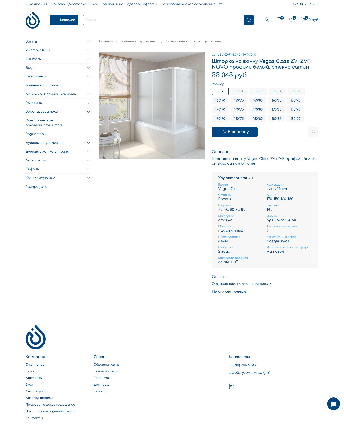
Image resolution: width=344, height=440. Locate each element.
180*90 (295, 119)
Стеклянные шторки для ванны (193, 41)
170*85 (276, 109)
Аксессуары (36, 160)
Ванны (31, 41)
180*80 (258, 119)
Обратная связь (106, 364)
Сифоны (32, 169)
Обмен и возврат (107, 371)
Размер (218, 84)
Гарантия (102, 377)
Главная (106, 41)
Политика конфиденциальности (52, 411)
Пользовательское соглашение (188, 4)
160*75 (239, 100)
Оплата (58, 4)
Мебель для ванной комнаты (51, 94)
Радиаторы (36, 134)
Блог (94, 4)
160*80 (258, 100)
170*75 (239, 109)
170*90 (295, 109)
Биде (30, 68)
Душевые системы (42, 85)
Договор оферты (142, 4)
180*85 (276, 119)
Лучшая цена (112, 4)
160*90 (295, 100)
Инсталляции (38, 50)
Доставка (77, 4)
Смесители (36, 76)
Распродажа (36, 187)
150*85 (277, 91)
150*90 (296, 91)
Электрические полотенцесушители (44, 123)
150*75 (239, 91)
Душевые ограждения (139, 41)
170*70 (220, 109)
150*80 (258, 91)
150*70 (220, 91)
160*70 (220, 100)
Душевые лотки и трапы (47, 151)
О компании (36, 4)
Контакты (34, 418)
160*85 (276, 100)
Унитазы (33, 59)
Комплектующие (40, 178)
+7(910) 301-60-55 (305, 4)
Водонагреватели (42, 112)
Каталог (67, 20)
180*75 (239, 119)
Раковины (34, 103)
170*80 (258, 109)
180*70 (220, 119)
